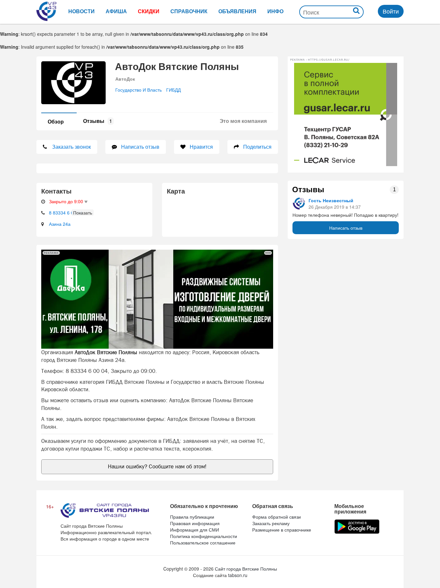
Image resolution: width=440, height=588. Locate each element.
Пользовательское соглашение (202, 542)
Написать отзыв (345, 227)
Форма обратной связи (276, 516)
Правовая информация (195, 523)
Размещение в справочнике (281, 529)
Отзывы (97, 121)
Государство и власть (138, 89)
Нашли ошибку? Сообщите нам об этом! (157, 466)
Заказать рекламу (271, 523)
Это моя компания (243, 121)
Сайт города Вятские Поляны (246, 568)
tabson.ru (237, 575)
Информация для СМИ (194, 529)
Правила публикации (192, 516)
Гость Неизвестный (331, 200)
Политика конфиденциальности (203, 536)
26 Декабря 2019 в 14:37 (335, 207)
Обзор (56, 121)
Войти (391, 11)
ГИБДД (173, 89)
